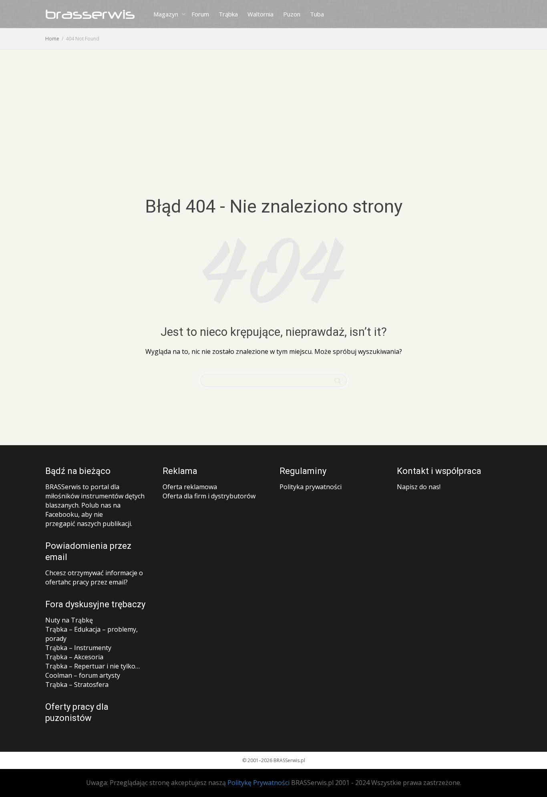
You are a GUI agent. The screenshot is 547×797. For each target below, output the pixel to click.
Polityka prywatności (311, 486)
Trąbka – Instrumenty (78, 647)
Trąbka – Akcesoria (74, 656)
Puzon (291, 14)
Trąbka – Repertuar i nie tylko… (92, 666)
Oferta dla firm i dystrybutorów (209, 496)
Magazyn (166, 14)
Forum (200, 14)
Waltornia (260, 14)
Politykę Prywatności (258, 782)
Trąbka (228, 14)
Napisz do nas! (418, 486)
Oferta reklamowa (190, 486)
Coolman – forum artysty (82, 675)
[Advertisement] (273, 110)
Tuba (317, 14)
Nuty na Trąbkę (69, 620)
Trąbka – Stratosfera (77, 684)
